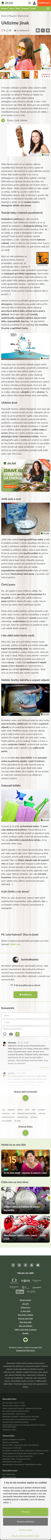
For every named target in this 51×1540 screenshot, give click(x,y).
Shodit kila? (44, 3)
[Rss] (32, 1265)
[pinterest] (48, 30)
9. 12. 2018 (21, 1073)
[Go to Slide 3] (26, 75)
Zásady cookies (25, 1530)
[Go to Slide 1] (5, 75)
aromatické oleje (22, 1117)
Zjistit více (15, 944)
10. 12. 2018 (22, 1043)
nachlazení (41, 1110)
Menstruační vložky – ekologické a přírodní (16, 1459)
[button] (25, 52)
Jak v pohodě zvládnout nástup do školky (15, 1411)
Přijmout (25, 1512)
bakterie (20, 1110)
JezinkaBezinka (29, 959)
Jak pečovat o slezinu (9, 1429)
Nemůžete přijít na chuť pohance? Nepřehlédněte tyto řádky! (22, 1464)
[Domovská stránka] (7, 3)
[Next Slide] (48, 52)
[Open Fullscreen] (49, 37)
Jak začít (25, 1304)
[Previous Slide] (2, 52)
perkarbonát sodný (8, 1117)
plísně (27, 1110)
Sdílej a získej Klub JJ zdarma (25, 1330)
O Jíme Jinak (25, 1311)
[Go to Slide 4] (36, 74)
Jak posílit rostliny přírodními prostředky (15, 1422)
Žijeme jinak (23, 16)
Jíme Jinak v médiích (25, 1315)
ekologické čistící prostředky (27, 1113)
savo (3, 1110)
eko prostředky (7, 1121)
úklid (33, 1110)
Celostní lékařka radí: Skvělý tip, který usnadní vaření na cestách (23, 1453)
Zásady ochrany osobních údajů (25, 1536)
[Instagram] (19, 1265)
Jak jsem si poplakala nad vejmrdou (13, 1439)
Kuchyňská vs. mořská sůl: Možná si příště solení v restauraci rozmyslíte (25, 1450)
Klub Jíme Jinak (25, 1322)
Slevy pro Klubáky (25, 1326)
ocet (13, 1113)
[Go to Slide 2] (15, 75)
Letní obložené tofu (8, 1474)
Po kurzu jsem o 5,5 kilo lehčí (11, 1448)
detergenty (11, 1110)
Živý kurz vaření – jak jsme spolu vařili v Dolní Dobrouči (20, 1445)
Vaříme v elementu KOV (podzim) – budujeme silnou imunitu (22, 1408)
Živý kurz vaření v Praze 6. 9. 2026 (13, 1403)
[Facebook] (13, 1265)
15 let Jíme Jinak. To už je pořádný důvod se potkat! (19, 1419)
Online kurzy (25, 1307)
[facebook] (43, 30)
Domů (4, 16)
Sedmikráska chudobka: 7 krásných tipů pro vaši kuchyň (20, 1416)
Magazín (12, 16)
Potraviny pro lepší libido (10, 1442)
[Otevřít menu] (48, 8)
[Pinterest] (25, 1265)
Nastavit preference (25, 1522)
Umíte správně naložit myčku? (12, 1461)
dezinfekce (33, 1117)
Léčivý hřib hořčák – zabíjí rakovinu (13, 1414)
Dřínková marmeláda (9, 1477)
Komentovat (44, 1067)
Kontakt (25, 1333)
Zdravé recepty (25, 1300)
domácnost (5, 1113)
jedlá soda (42, 1113)
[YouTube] (38, 1265)
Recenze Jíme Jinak (25, 1318)
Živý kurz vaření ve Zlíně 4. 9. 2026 (13, 1405)
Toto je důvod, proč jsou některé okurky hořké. (17, 1456)
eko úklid (17, 1121)
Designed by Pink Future (25, 1350)
